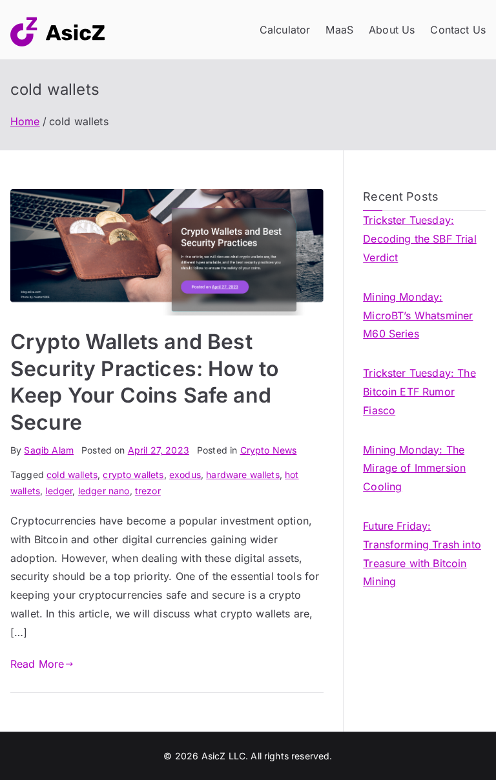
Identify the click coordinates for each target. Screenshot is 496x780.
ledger (58, 490)
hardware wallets (243, 474)
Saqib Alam (49, 450)
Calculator (285, 29)
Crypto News (268, 450)
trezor (148, 490)
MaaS (339, 29)
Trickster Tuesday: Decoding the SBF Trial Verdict (420, 239)
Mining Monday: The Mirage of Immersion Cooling (414, 468)
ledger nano (104, 490)
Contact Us (458, 29)
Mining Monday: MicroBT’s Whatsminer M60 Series (418, 315)
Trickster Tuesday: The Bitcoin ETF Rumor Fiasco (419, 391)
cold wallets (72, 474)
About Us (392, 29)
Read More (37, 663)
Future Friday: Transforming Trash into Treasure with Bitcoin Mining (422, 553)
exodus (185, 474)
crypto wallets (133, 474)
